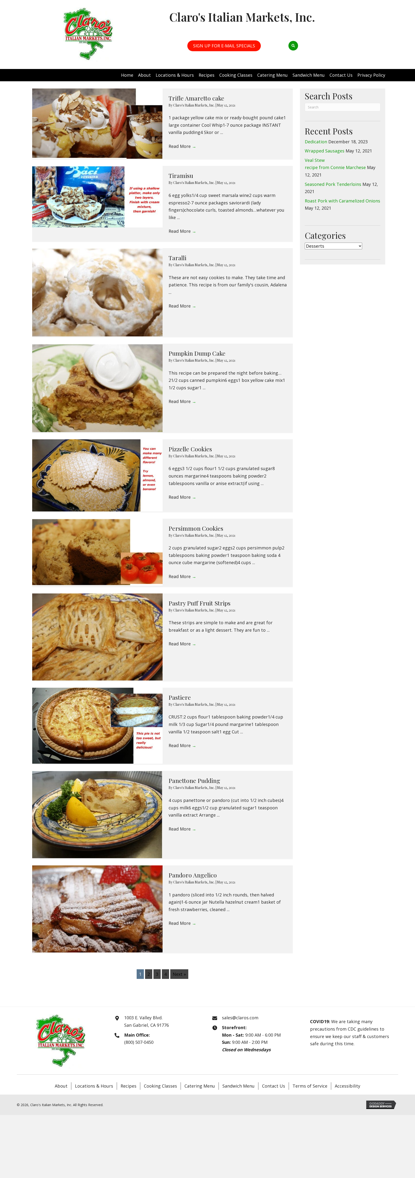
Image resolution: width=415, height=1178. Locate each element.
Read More (182, 146)
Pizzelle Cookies (190, 449)
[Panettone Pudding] (97, 814)
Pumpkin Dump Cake (197, 353)
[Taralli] (97, 292)
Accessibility (347, 1086)
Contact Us (273, 1086)
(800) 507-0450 (138, 1042)
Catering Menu (199, 1086)
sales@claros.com (240, 1018)
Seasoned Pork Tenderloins (333, 184)
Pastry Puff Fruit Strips (200, 603)
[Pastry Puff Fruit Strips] (97, 636)
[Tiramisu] (97, 196)
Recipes (128, 1086)
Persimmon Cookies (196, 528)
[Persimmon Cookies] (97, 552)
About (61, 1086)
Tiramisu (181, 175)
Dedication (316, 142)
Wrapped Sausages (324, 151)
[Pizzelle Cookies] (97, 475)
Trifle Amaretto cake (196, 98)
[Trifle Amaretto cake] (97, 123)
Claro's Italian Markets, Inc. (194, 105)
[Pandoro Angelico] (97, 908)
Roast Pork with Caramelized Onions (342, 201)
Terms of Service (310, 1086)
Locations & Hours (94, 1086)
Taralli (177, 258)
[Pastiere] (97, 726)
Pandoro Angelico (193, 875)
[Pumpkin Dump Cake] (97, 388)
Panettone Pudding (194, 780)
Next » (179, 974)
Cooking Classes (160, 1086)
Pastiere (180, 697)
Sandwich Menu (238, 1086)
